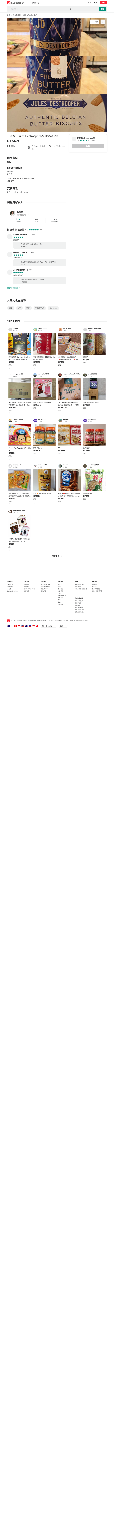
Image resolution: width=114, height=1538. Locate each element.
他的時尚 (26, 584)
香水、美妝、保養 (29, 589)
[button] (40, 215)
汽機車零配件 (62, 595)
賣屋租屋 (60, 598)
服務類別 (60, 604)
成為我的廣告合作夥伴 (61, 620)
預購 (59, 586)
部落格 (9, 589)
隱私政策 (79, 620)
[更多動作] (103, 22)
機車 (59, 600)
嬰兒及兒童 (44, 589)
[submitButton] (102, 9)
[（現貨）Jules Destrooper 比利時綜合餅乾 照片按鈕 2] (57, 75)
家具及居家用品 (45, 584)
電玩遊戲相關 (79, 607)
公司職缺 (50, 620)
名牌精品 (26, 591)
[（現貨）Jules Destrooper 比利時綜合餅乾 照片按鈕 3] (57, 113)
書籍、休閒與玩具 (97, 591)
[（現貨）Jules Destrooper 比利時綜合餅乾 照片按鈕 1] (57, 37)
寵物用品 (43, 591)
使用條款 (72, 620)
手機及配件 (78, 586)
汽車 (59, 593)
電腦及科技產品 (79, 584)
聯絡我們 (33, 620)
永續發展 (44, 620)
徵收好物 (60, 589)
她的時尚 (26, 586)
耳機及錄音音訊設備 (81, 589)
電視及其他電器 (45, 586)
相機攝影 (94, 584)
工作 (59, 602)
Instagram (10, 586)
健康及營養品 (79, 601)
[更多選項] (9, 368)
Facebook (10, 584)
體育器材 (77, 605)
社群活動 (60, 591)
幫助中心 (26, 620)
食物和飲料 (78, 603)
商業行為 (86, 620)
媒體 (38, 620)
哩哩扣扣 (60, 584)
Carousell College (12, 591)
